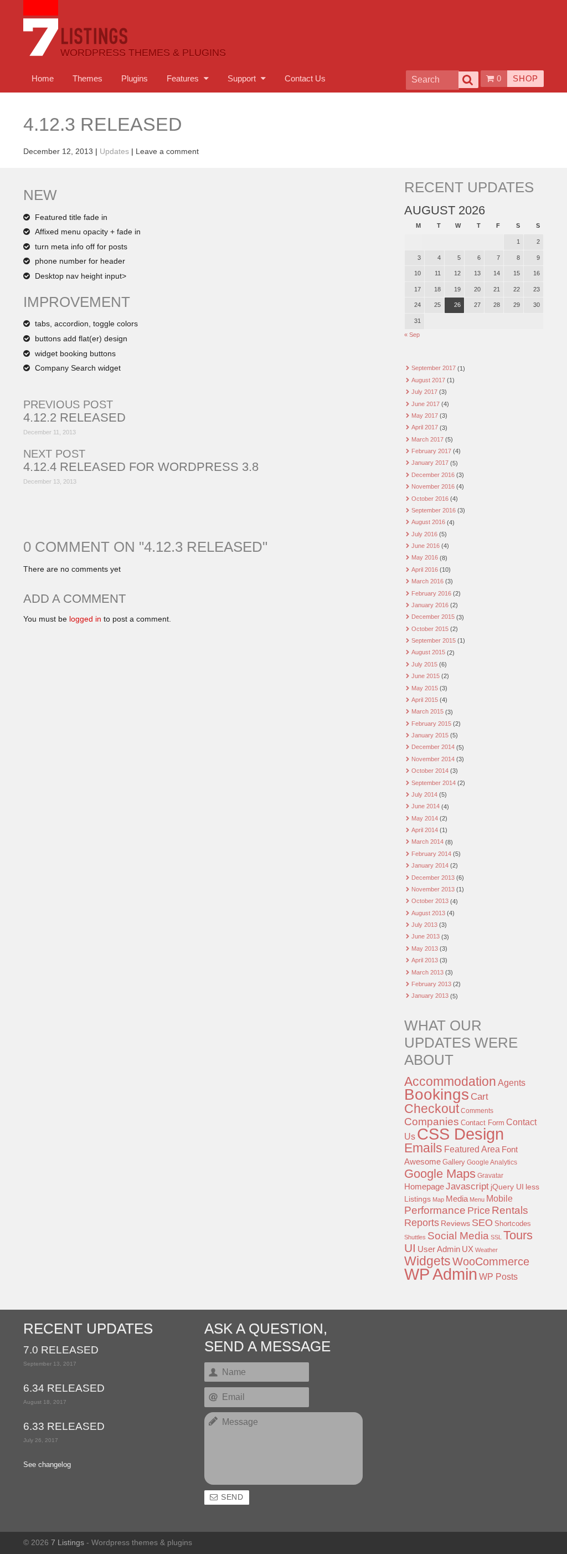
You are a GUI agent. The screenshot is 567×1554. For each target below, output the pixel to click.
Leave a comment (167, 151)
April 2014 (424, 830)
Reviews (455, 1223)
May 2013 (424, 948)
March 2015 (427, 711)
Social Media (458, 1236)
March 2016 (427, 581)
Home (43, 78)
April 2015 (424, 699)
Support (243, 78)
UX (467, 1249)
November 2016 (433, 486)
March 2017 (427, 439)
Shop (525, 78)
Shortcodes (512, 1223)
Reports (421, 1222)
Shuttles (415, 1237)
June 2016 (425, 545)
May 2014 (424, 818)
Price (478, 1210)
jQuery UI (507, 1186)
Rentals (510, 1210)
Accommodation (450, 1081)
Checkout (431, 1108)
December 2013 (433, 877)
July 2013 (424, 924)
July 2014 (424, 794)
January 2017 (430, 462)
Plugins (134, 78)
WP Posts (498, 1276)
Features (184, 78)
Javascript (467, 1186)
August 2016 (428, 522)
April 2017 (424, 427)
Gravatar (490, 1175)
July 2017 (424, 391)
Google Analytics (492, 1162)
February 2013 (431, 984)
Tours (518, 1235)
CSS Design (460, 1134)
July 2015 (424, 664)
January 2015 (430, 735)
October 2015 (430, 628)
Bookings (436, 1094)
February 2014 (431, 853)
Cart (479, 1096)
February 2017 (431, 451)
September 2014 (433, 782)
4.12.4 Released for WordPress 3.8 (141, 467)
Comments (477, 1111)
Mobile (499, 1198)
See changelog (47, 1465)
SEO (482, 1222)
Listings (417, 1198)
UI (410, 1248)
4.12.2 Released (74, 418)
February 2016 (431, 593)
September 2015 (433, 640)
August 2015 (428, 652)
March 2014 (427, 841)
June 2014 (425, 806)
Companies (431, 1121)
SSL (496, 1237)
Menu (477, 1199)
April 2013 (424, 960)
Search (468, 79)
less (532, 1186)
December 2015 (433, 616)
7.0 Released (61, 1350)
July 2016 (424, 534)
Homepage (424, 1186)
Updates (114, 151)
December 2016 (433, 474)
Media (457, 1198)
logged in (85, 618)
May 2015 (424, 688)
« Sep (412, 334)
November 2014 (433, 759)
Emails (423, 1148)
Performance (435, 1210)
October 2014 (430, 770)
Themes (87, 78)
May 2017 (424, 415)
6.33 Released (64, 1427)
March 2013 (427, 972)
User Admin (438, 1249)
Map (438, 1199)
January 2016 (430, 605)
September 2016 (433, 510)
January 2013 (430, 995)
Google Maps (440, 1174)
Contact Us (305, 78)
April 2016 (424, 569)
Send (232, 1497)
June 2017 (425, 404)
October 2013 (430, 900)
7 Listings (67, 1542)
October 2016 (430, 498)
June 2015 (425, 676)
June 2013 (425, 936)
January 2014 (430, 865)
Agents (511, 1083)
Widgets (427, 1261)
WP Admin (440, 1274)
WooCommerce (490, 1261)
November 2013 (433, 889)
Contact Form (482, 1123)
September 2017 (433, 368)
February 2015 (431, 723)
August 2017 (428, 380)
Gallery (453, 1162)
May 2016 (424, 557)
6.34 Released (64, 1388)
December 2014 (433, 746)
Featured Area (472, 1149)
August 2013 (428, 913)
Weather (486, 1250)
